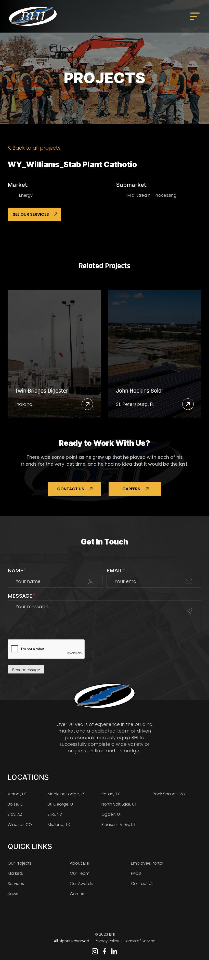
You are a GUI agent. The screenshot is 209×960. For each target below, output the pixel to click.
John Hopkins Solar (139, 391)
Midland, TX (59, 824)
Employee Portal (147, 863)
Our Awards (81, 883)
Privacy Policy (107, 940)
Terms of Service (139, 940)
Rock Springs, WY (169, 794)
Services (16, 883)
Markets (15, 873)
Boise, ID (15, 804)
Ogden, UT (111, 814)
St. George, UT (61, 804)
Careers (131, 489)
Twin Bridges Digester (41, 391)
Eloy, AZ (15, 814)
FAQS (136, 873)
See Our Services (31, 214)
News (13, 894)
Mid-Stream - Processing (151, 195)
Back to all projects (35, 147)
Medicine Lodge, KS (66, 794)
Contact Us (70, 489)
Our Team (79, 873)
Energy (26, 195)
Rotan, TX (110, 794)
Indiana (24, 404)
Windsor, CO (20, 824)
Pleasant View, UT (118, 824)
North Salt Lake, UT (119, 804)
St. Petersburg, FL (135, 404)
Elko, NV (55, 814)
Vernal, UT (17, 794)
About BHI (79, 863)
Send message (26, 669)
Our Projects (20, 863)
